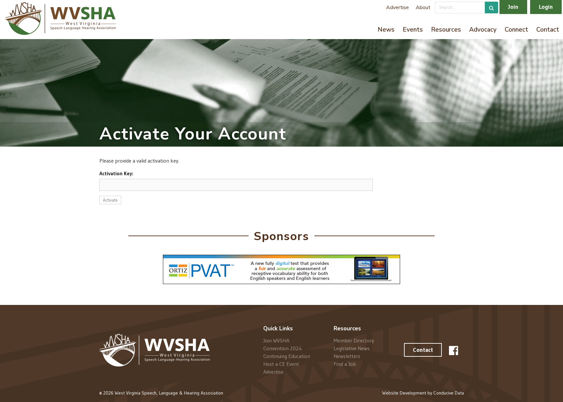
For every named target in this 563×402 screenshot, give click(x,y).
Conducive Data (448, 393)
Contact (547, 29)
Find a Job (345, 364)
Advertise (397, 7)
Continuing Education (286, 356)
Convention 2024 (282, 348)
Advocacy (483, 29)
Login (546, 6)
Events (413, 29)
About (423, 7)
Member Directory (354, 340)
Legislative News (352, 348)
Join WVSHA (276, 340)
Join (513, 6)
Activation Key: (116, 173)
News (386, 29)
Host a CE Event (281, 364)
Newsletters (347, 356)
